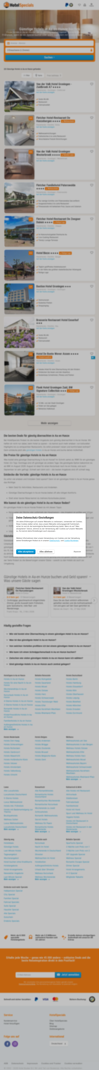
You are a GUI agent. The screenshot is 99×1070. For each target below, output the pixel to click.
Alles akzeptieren (26, 551)
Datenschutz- (55, 540)
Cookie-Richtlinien (71, 540)
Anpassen (77, 551)
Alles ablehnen (45, 551)
